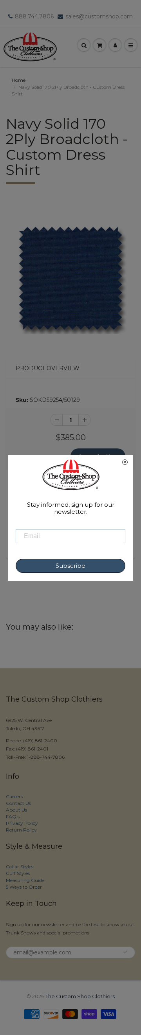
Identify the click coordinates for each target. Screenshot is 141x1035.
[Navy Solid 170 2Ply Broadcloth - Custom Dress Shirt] (70, 278)
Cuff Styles (18, 873)
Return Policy (21, 830)
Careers (14, 796)
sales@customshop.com (99, 16)
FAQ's (13, 816)
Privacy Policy (22, 823)
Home (18, 80)
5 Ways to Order (24, 887)
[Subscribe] (125, 952)
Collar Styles (19, 866)
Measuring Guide (25, 880)
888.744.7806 (34, 16)
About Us (16, 810)
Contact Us (18, 803)
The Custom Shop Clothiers (80, 996)
